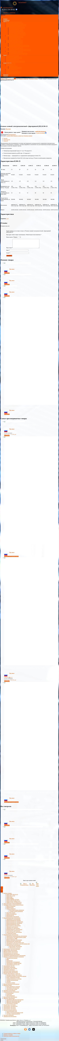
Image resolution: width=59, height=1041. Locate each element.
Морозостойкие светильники (10, 951)
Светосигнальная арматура (10, 1010)
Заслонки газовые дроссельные (14, 975)
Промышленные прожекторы (13, 941)
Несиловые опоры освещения (16, 910)
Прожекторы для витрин (9, 1004)
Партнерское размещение (15, 68)
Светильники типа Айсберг (10, 968)
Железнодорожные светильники (11, 984)
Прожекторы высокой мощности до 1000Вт (20, 50)
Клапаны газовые (33, 78)
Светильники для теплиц (9, 1008)
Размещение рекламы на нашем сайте (15, 61)
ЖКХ (7, 959)
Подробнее (7, 273)
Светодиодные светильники (13, 945)
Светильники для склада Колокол (11, 949)
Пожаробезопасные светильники (11, 954)
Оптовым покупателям (12, 69)
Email (8, 253)
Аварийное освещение (9, 969)
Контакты (5, 74)
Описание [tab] (5, 138)
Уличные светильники (11, 35)
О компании (6, 20)
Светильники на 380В (11, 938)
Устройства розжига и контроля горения (16, 976)
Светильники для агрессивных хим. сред (19, 46)
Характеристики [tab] (6, 139)
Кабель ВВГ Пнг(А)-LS (12, 894)
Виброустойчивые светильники (14, 940)
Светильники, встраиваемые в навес (18, 53)
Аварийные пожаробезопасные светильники (14, 955)
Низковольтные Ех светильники (17, 33)
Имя (7, 250)
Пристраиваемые (10, 995)
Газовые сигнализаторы (12, 980)
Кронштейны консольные (12, 916)
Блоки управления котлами (13, 977)
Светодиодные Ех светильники (17, 28)
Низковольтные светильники (10, 952)
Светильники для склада (9, 1007)
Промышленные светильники (13, 42)
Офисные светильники (9, 998)
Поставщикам (9, 65)
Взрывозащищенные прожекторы (17, 34)
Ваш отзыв (9, 247)
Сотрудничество (7, 63)
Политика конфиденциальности (11, 1036)
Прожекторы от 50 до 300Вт (16, 48)
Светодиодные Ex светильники (14, 932)
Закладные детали (10, 912)
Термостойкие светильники (10, 950)
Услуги (5, 55)
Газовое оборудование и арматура (20, 78)
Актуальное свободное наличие (14, 22)
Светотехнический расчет (12, 59)
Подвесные (9, 994)
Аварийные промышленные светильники (16, 936)
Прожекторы (9, 47)
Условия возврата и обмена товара (11, 1033)
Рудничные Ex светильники (13, 930)
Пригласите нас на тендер (12, 73)
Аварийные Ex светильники (16, 30)
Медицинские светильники (10, 997)
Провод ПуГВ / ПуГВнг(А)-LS (13, 902)
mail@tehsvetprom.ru (8, 7)
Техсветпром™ (12, 134)
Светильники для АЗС (11, 51)
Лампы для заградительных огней (14, 1012)
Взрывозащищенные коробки (13, 920)
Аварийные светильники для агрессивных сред (18, 943)
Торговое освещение (8, 1015)
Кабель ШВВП (10, 898)
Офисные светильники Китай (13, 1000)
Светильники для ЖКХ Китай (13, 963)
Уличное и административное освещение (13, 956)
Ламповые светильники (12, 927)
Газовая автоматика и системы (13, 978)
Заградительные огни (11, 1011)
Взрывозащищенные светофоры (14, 923)
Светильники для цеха (14, 44)
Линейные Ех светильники (16, 29)
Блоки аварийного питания (13, 986)
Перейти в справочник (9, 12)
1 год (7, 218)
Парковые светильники (15, 39)
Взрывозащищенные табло (12, 924)
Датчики (8, 981)
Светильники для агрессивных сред (15, 942)
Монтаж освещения (11, 60)
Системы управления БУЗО (13, 1013)
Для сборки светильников (12, 988)
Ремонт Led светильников (12, 56)
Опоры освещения (10, 908)
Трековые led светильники (9, 1016)
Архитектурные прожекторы (16, 37)
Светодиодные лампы (11, 989)
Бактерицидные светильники (10, 972)
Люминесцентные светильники (11, 991)
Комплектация (9, 907)
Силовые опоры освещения (16, 911)
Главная (5, 18)
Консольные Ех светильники (16, 31)
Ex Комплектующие (11, 933)
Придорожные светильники (16, 52)
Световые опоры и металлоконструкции (16, 25)
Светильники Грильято (12, 1003)
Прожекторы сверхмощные (13, 962)
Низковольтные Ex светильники (14, 929)
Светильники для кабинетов (10, 1006)
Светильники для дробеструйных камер (16, 937)
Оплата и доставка (10, 64)
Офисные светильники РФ (12, 1002)
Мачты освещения (10, 906)
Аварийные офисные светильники (14, 999)
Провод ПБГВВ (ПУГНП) (12, 899)
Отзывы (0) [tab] (5, 140)
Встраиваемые (9, 993)
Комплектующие (7, 985)
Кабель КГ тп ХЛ (10, 895)
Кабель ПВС (9, 897)
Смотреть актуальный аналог (11, 556)
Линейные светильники (9, 990)
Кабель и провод (7, 893)
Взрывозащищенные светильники (14, 26)
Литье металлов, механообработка (14, 24)
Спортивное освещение (9, 967)
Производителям (13, 66)
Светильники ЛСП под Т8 (12, 964)
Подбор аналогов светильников (14, 57)
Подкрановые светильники (16, 43)
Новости (5, 76)
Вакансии (8, 70)
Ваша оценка (10, 237)
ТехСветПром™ (22, 2)
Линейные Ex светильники (13, 928)
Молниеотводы (10, 915)
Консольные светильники (15, 946)
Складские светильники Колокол (14, 41)
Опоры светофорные (11, 914)
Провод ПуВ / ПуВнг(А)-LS (13, 901)
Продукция (6, 21)
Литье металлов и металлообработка (12, 903)
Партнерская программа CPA (13, 72)
